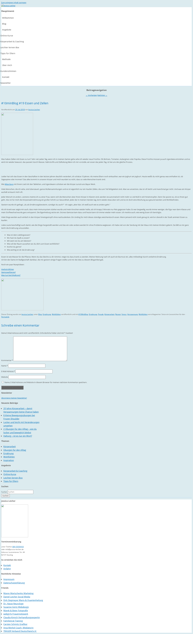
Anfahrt (7, 568)
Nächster (102, 95)
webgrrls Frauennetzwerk (15, 613)
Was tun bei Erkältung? (10, 275)
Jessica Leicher (34, 109)
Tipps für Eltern (10, 481)
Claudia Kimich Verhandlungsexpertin (21, 617)
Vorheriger (91, 95)
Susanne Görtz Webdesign (16, 607)
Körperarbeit (109, 314)
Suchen (4, 492)
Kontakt (7, 565)
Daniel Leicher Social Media (16, 596)
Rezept (118, 314)
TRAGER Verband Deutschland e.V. (20, 631)
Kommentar (7, 360)
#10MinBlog (83, 314)
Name (4, 365)
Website (4, 377)
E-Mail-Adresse (8, 371)
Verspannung (132, 314)
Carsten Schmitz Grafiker (15, 624)
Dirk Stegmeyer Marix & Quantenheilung (23, 600)
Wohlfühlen (56, 314)
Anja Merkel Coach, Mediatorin (18, 627)
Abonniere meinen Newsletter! (14, 398)
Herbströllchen (7, 269)
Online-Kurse (9, 474)
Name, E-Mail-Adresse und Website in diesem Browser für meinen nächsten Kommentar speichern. (46, 382)
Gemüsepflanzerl (8, 272)
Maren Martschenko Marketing (18, 593)
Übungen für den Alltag (14, 450)
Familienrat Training (13, 620)
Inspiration (8, 460)
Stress (124, 314)
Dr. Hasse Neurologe (13, 603)
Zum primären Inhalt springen (13, 2)
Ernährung (47, 314)
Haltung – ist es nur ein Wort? (17, 435)
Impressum (8, 579)
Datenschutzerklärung (14, 582)
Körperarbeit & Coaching (15, 470)
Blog (40, 314)
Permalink (5, 317)
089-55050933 (18, 547)
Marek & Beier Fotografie (15, 610)
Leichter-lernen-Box (13, 477)
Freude (101, 314)
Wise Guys (9, 184)
